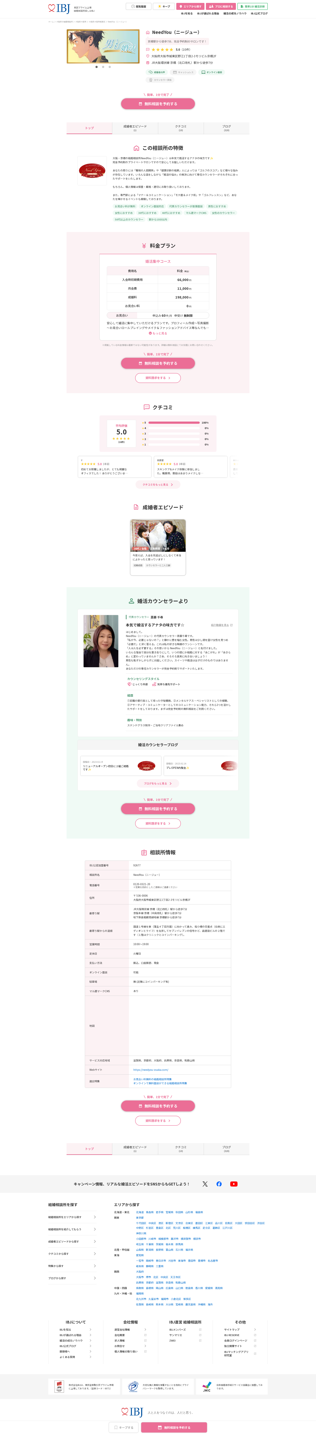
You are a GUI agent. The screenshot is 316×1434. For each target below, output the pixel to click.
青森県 (150, 1212)
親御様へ (65, 1351)
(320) (226, 128)
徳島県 (189, 1288)
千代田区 (141, 1223)
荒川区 (177, 1227)
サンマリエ (175, 1335)
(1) (135, 128)
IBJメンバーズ (177, 1329)
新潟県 (150, 1249)
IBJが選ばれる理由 (208, 13)
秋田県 (179, 1212)
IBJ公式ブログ (259, 13)
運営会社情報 (122, 1329)
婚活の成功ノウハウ (235, 13)
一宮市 (140, 1260)
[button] (96, 67)
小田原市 (141, 1238)
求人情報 (119, 1340)
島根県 (150, 1288)
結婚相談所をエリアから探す (65, 1217)
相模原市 (163, 1238)
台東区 (189, 1223)
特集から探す (56, 1266)
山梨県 (140, 1249)
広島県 (169, 1288)
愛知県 (140, 1255)
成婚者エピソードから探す (63, 1241)
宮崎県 (179, 1304)
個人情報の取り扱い (126, 1351)
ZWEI (172, 1340)
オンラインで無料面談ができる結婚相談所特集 (160, 1083)
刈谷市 (172, 1260)
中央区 (152, 1223)
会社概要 (119, 1335)
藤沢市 (174, 1238)
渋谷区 (261, 1223)
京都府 (150, 1282)
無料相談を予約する (177, 1427)
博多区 (187, 1299)
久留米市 (153, 1299)
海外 (210, 1304)
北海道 (140, 1212)
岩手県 (159, 1212)
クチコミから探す (58, 1253)
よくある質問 (67, 1357)
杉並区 (150, 1227)
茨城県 (159, 1244)
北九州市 (141, 1299)
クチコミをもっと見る (155, 484)
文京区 (179, 1223)
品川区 (219, 1223)
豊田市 (192, 1260)
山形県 (189, 1212)
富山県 (169, 1249)
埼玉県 (140, 1244)
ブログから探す (57, 1278)
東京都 (140, 1217)
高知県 (219, 1288)
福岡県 (140, 1293)
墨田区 (199, 1223)
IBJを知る (187, 13)
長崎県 (150, 1304)
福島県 (199, 1212)
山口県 (179, 1288)
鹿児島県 (190, 1304)
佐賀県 (140, 1304)
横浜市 (197, 1238)
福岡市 (165, 1299)
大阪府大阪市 (80, 21)
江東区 (209, 1223)
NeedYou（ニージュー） (118, 21)
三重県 (159, 1266)
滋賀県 (159, 1282)
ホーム (51, 21)
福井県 (189, 1249)
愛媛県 (209, 1288)
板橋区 (187, 1227)
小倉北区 (176, 1299)
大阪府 (140, 1271)
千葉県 (150, 1244)
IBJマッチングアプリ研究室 (236, 1353)
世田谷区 (250, 1223)
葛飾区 (216, 1227)
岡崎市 (150, 1260)
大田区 (238, 1223)
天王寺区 (175, 1277)
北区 (168, 1227)
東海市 (182, 1260)
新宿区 (169, 1223)
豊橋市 (202, 1260)
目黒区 (229, 1223)
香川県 (199, 1288)
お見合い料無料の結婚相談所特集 (152, 1079)
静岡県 (150, 1266)
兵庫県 (140, 1282)
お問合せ (119, 1346)
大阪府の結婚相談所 (64, 21)
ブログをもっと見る (155, 783)
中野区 (140, 1227)
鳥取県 (140, 1288)
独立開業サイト (233, 1346)
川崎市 (152, 1238)
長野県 (159, 1249)
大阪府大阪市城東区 (97, 21)
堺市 (148, 1277)
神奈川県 (141, 1233)
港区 (160, 1223)
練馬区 (196, 1227)
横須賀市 (186, 1238)
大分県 (169, 1304)
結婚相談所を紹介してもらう (64, 1229)
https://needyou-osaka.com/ (150, 1069)
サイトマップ (232, 1329)
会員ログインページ (235, 1340)
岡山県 (159, 1288)
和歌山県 (181, 1282)
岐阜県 (140, 1266)
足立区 (206, 1227)
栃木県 (169, 1244)
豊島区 (159, 1227)
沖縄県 (202, 1304)
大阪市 (140, 1277)
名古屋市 (213, 1260)
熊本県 (159, 1304)
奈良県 (169, 1282)
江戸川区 (227, 1227)
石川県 (179, 1249)
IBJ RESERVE (231, 1335)
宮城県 (169, 1212)
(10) (181, 128)
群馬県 (179, 1244)
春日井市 (161, 1260)
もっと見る (160, 333)
